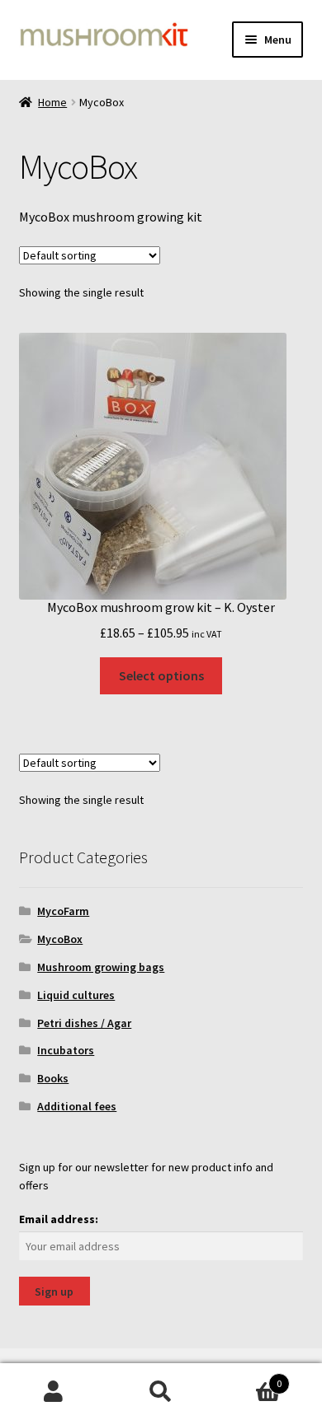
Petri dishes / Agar (84, 1023)
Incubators (65, 1050)
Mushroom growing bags (100, 967)
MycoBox (60, 939)
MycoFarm (63, 911)
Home (52, 102)
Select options (161, 675)
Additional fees (76, 1106)
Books (53, 1078)
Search (161, 1392)
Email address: (58, 1219)
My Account (53, 1392)
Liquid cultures (76, 995)
